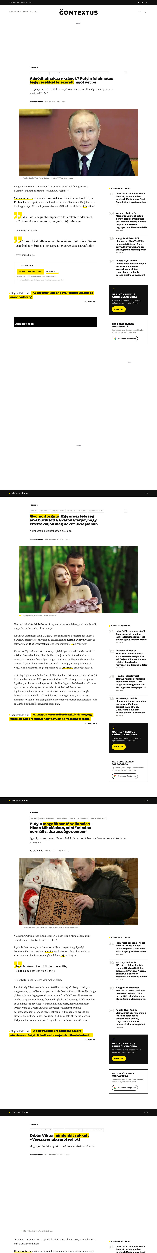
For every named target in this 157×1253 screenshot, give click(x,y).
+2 (125, 73)
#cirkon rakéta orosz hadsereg (61, 73)
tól (23, 1251)
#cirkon (33, 73)
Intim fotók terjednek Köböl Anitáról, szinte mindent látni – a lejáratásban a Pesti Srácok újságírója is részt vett (131, 197)
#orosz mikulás (62, 818)
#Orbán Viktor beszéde (73, 1130)
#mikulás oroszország (46, 818)
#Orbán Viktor (58, 1130)
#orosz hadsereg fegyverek (98, 73)
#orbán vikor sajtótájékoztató (41, 1130)
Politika (34, 67)
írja (85, 206)
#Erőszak (34, 510)
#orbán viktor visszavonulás (93, 1130)
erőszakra (67, 667)
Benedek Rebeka (36, 102)
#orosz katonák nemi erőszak (76, 510)
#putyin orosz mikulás (98, 818)
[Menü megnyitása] (145, 11)
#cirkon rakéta (44, 73)
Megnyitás (51, 272)
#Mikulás (34, 818)
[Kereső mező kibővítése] (139, 11)
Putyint (49, 951)
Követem (119, 309)
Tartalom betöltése (30, 272)
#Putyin (72, 818)
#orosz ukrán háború (96, 510)
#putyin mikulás (83, 818)
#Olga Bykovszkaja (58, 510)
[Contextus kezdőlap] (78, 11)
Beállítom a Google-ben (127, 338)
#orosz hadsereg (80, 73)
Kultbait (119, 205)
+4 (125, 510)
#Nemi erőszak (44, 510)
